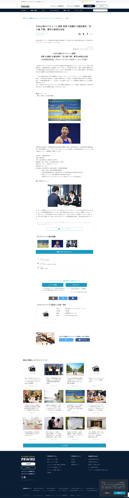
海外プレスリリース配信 (52, 461)
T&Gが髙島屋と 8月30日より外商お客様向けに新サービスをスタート (32, 433)
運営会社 (72, 495)
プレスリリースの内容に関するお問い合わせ (98, 470)
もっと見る (64, 445)
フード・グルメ (79, 10)
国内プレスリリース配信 (52, 459)
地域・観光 (34, 10)
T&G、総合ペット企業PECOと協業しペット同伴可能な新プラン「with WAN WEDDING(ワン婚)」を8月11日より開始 (54, 435)
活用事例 (49, 472)
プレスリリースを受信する (73, 6)
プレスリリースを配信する (57, 6)
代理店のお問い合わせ (93, 461)
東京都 (46, 268)
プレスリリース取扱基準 (62, 495)
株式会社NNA (36, 490)
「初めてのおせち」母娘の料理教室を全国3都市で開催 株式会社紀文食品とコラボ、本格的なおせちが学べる (33, 408)
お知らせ (73, 459)
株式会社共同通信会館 (63, 488)
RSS (78, 495)
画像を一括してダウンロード (64, 251)
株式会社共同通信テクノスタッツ (77, 490)
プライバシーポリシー (113, 482)
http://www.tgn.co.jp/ (71, 315)
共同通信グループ (75, 464)
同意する (119, 492)
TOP (26, 18)
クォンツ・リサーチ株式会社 (48, 490)
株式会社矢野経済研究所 (92, 490)
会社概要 (73, 461)
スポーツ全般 (43, 264)
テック (43, 10)
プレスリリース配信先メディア (54, 467)
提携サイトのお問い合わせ (94, 464)
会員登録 (89, 6)
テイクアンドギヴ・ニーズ (47, 18)
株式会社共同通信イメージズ (92, 488)
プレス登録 (53, 284)
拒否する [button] (107, 493)
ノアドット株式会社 (62, 490)
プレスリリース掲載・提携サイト (54, 470)
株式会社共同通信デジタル (77, 488)
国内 (86, 1)
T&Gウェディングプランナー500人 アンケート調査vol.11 (96, 380)
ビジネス (23, 10)
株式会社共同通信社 (51, 488)
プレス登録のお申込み (93, 467)
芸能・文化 (67, 10)
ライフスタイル (54, 10)
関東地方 (42, 268)
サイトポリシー (26, 495)
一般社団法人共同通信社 (38, 488)
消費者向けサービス (34, 18)
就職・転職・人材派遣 (51, 264)
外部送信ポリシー (49, 495)
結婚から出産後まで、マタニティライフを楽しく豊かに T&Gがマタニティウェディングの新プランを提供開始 (53, 408)
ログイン (102, 6)
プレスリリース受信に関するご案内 (78, 292)
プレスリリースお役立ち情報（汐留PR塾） (56, 464)
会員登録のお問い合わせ (93, 459)
